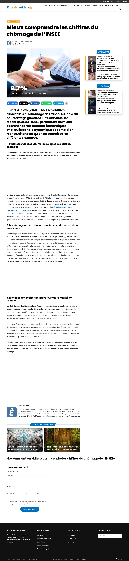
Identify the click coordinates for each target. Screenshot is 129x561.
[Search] (120, 536)
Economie (48, 5)
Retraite (109, 5)
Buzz (117, 5)
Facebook (71, 535)
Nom (9, 486)
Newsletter (41, 542)
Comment (10, 475)
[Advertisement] (43, 177)
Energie (87, 5)
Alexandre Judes (23, 405)
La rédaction (42, 535)
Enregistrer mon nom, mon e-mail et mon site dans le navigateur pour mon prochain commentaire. (28, 503)
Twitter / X (72, 539)
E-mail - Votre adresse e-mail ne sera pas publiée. (24, 494)
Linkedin (71, 542)
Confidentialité (57, 559)
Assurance (62, 5)
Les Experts (75, 5)
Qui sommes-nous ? (45, 539)
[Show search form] (119, 9)
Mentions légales (43, 549)
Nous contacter (43, 545)
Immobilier (98, 5)
